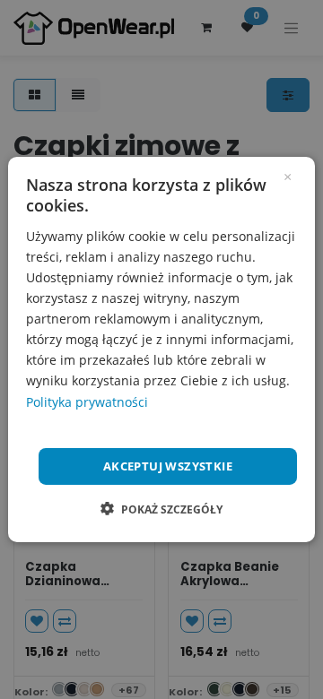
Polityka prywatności (87, 401)
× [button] (288, 175)
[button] (161, 509)
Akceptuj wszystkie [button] (167, 466)
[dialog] (161, 349)
